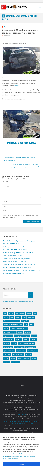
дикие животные (9, 332)
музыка (34, 336)
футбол (6, 358)
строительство (30, 347)
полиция (6, 343)
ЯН (26, 325)
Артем (11, 313)
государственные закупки (19, 328)
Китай (18, 317)
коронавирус (8, 336)
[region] (21, 450)
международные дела (22, 336)
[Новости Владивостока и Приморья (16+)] (16, 7)
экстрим (6, 362)
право (14, 343)
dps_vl (16, 85)
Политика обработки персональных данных (18, 421)
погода (26, 339)
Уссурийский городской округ (13, 325)
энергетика (15, 362)
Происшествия (9, 27)
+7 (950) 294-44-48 (21, 414)
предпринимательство (26, 343)
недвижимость (8, 339)
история (27, 332)
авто (31, 325)
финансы (28, 354)
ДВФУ (29, 313)
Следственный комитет (11, 321)
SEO (5, 313)
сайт (25, 428)
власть (6, 328)
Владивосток (20, 313)
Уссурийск (25, 321)
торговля (7, 354)
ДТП (35, 313)
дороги (20, 332)
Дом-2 (6, 317)
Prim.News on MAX (21, 142)
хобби (13, 358)
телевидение (32, 351)
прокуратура (8, 347)
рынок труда (19, 347)
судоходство (21, 351)
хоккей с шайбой (23, 358)
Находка (31, 317)
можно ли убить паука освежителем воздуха (18, 301)
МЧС (24, 317)
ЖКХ (11, 317)
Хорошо (21, 464)
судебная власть (9, 351)
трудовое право (18, 354)
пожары (33, 339)
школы (34, 358)
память (18, 339)
